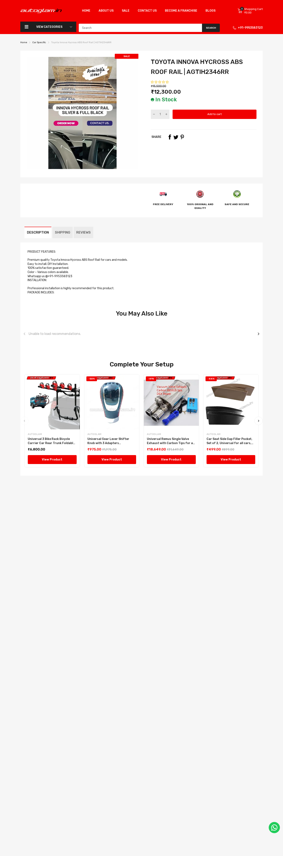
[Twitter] (175, 137)
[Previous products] (24, 334)
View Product (52, 459)
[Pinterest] (182, 137)
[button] (160, 82)
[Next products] (258, 334)
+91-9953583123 (250, 27)
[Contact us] (274, 827)
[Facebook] (169, 137)
